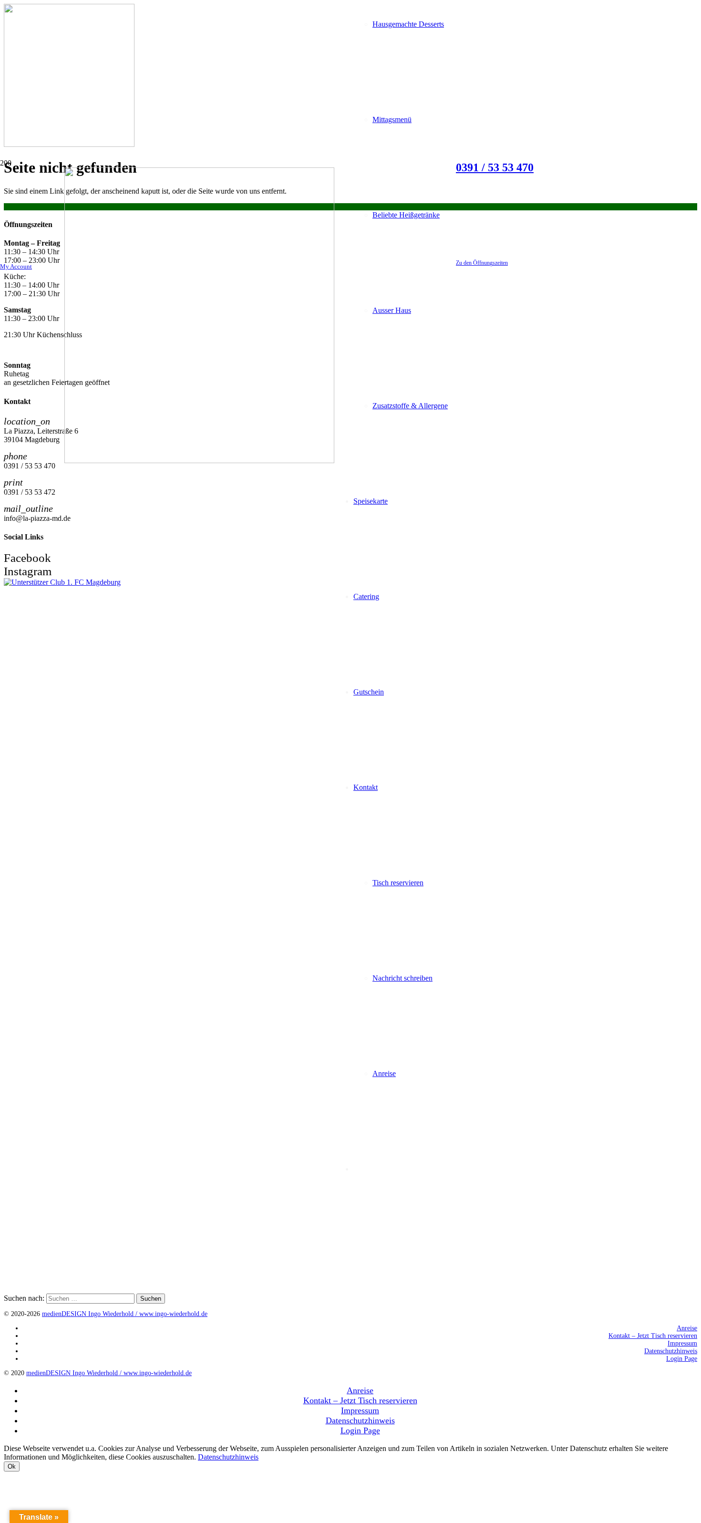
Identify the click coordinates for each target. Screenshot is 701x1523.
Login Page (681, 1358)
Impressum (682, 1343)
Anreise (687, 1328)
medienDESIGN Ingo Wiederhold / (90, 1313)
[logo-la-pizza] (199, 460)
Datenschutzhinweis (670, 1351)
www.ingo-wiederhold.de (173, 1313)
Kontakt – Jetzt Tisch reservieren (652, 1335)
